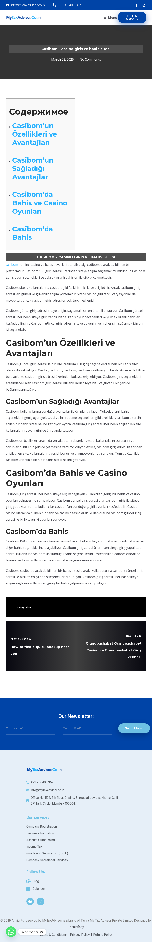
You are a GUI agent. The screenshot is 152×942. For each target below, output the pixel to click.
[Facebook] (30, 901)
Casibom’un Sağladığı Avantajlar (33, 168)
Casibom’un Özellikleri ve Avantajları (34, 134)
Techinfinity (76, 927)
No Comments (90, 59)
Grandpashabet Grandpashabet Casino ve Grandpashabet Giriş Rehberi (113, 650)
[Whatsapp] (11, 931)
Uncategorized (23, 607)
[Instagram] (40, 901)
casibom (12, 264)
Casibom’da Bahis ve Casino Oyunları (39, 202)
